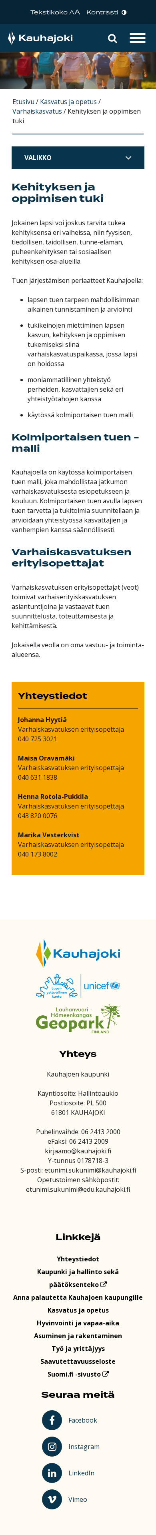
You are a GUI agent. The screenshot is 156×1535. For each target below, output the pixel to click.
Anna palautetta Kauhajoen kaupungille (78, 1297)
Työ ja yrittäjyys (78, 1348)
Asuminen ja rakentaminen (78, 1335)
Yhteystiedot (78, 1259)
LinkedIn (85, 1472)
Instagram (85, 1446)
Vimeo (85, 1499)
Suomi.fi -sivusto (75, 1374)
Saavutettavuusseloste (78, 1361)
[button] (112, 38)
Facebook (84, 1420)
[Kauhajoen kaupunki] (40, 38)
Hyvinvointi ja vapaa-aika (78, 1323)
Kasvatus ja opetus (78, 1310)
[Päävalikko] (138, 38)
